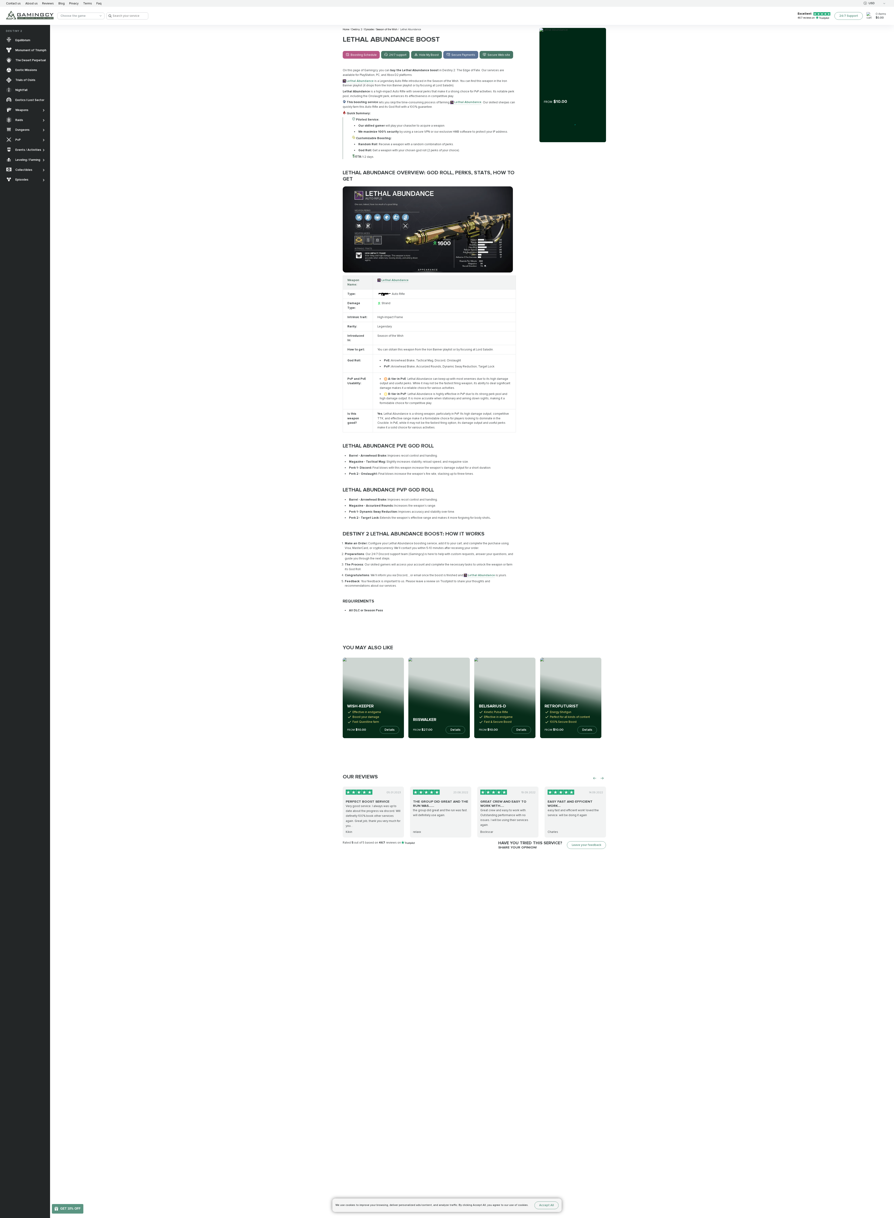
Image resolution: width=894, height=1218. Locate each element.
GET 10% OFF (70, 1208)
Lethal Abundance (360, 81)
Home (346, 29)
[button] (886, 1187)
